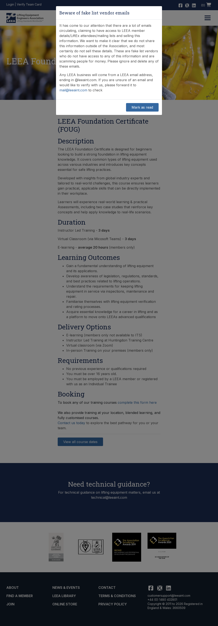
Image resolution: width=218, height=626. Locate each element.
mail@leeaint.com (73, 90)
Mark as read (142, 107)
